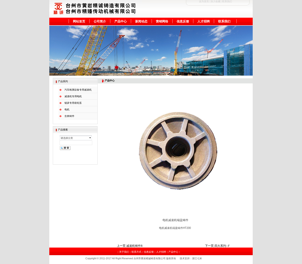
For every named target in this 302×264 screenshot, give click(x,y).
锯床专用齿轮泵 (73, 102)
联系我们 (224, 21)
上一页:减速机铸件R (130, 245)
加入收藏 (215, 1)
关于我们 (124, 251)
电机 (67, 109)
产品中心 (120, 21)
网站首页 (79, 21)
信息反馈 (183, 21)
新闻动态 (141, 21)
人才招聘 (203, 21)
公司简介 (100, 21)
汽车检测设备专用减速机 (78, 89)
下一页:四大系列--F (217, 245)
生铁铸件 (69, 116)
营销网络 (162, 21)
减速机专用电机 (73, 96)
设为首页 (204, 1)
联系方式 (136, 251)
